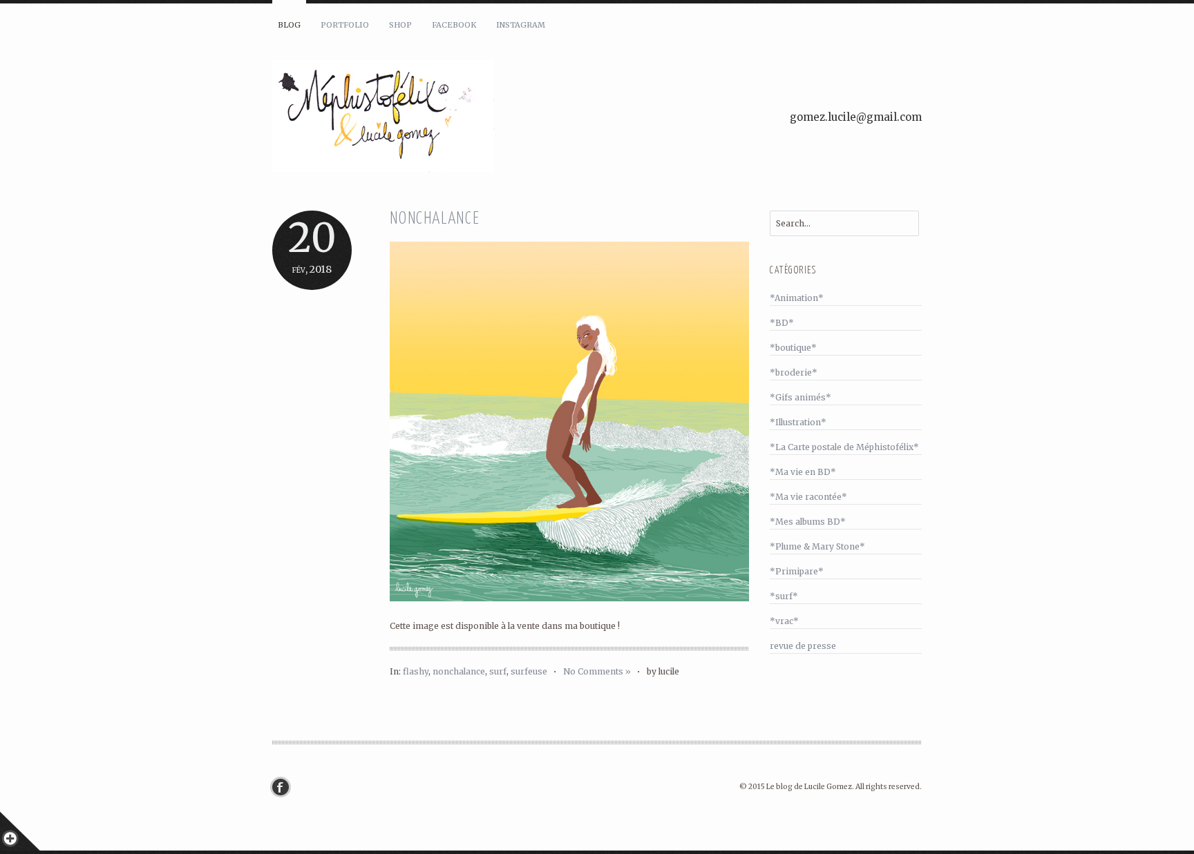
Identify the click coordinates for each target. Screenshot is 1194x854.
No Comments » (597, 671)
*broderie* (793, 372)
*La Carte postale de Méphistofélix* (844, 447)
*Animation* (797, 298)
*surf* (784, 596)
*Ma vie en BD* (803, 472)
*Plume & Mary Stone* (817, 546)
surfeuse (529, 671)
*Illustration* (798, 422)
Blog (289, 25)
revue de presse (803, 646)
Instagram (520, 25)
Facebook (454, 25)
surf (497, 671)
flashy (415, 671)
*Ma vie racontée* (808, 497)
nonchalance (459, 671)
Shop (400, 25)
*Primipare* (797, 571)
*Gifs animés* (800, 397)
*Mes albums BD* (808, 521)
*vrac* (784, 621)
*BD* (782, 323)
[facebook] (284, 787)
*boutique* (793, 347)
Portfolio (345, 25)
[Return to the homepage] (438, 118)
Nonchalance (435, 219)
